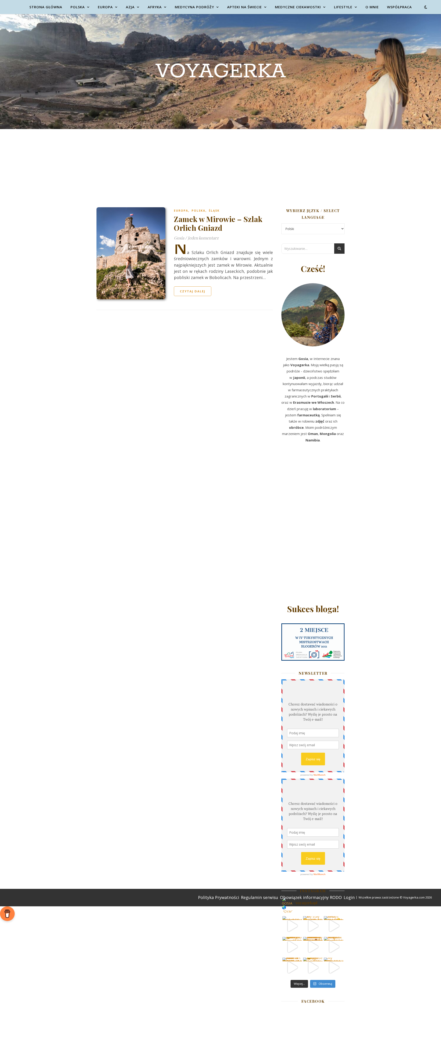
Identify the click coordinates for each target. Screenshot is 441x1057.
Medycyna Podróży (194, 7)
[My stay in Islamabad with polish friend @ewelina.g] (313, 926)
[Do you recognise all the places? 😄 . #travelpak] (313, 967)
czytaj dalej (192, 291)
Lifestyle (343, 7)
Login (349, 897)
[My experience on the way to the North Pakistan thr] (333, 967)
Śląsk (214, 211)
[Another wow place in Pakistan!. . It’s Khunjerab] (292, 967)
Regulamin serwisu (259, 897)
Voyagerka (220, 71)
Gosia (179, 238)
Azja (130, 7)
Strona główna (45, 7)
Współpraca (399, 7)
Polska (78, 7)
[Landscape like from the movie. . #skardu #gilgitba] (292, 926)
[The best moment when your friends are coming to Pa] (292, 946)
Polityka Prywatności (218, 897)
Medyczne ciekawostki (298, 7)
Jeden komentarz (203, 238)
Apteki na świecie (244, 7)
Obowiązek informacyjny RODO (311, 897)
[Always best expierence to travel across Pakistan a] (333, 926)
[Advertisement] (220, 163)
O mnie (372, 7)
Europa (105, 7)
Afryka (155, 7)
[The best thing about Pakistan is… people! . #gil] (333, 946)
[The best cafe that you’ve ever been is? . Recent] (313, 946)
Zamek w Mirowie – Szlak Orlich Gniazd (218, 223)
